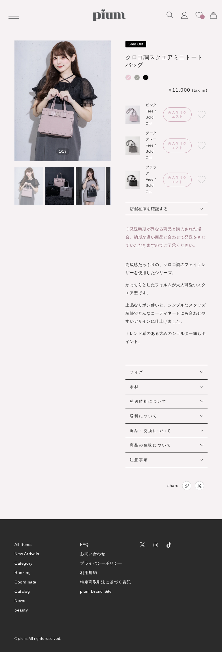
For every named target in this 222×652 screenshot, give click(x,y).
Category (23, 563)
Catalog (22, 591)
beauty (21, 610)
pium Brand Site (96, 591)
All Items (23, 544)
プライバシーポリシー (101, 563)
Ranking (22, 572)
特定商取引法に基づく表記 (105, 582)
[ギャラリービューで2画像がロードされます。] (59, 186)
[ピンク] (128, 77)
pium (22, 639)
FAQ (84, 544)
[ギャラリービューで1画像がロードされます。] (28, 186)
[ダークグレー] (137, 77)
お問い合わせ (93, 553)
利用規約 (88, 572)
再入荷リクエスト (177, 114)
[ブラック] (146, 77)
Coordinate (25, 582)
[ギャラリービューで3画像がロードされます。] (90, 186)
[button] (170, 15)
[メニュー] (11, 15)
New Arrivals (26, 553)
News (19, 600)
